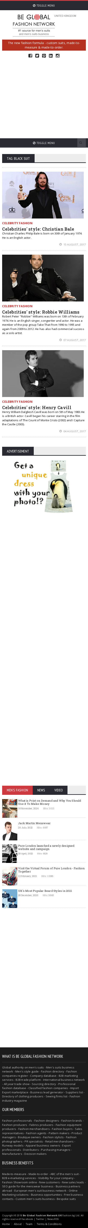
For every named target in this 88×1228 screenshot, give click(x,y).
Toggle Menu (45, 5)
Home (6, 1224)
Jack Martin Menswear (34, 823)
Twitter (37, 56)
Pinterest (44, 56)
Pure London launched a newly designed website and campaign (46, 847)
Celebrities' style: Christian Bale (38, 229)
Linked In (51, 56)
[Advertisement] (44, 98)
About (18, 1224)
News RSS (53, 1219)
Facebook (30, 56)
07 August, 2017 (74, 340)
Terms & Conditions (49, 1224)
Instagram (58, 56)
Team (29, 1224)
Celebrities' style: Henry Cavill (36, 407)
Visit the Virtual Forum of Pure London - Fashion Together (51, 870)
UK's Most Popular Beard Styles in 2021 (45, 891)
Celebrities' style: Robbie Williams (41, 312)
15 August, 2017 (74, 244)
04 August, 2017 (74, 431)
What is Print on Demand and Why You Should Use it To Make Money (49, 802)
